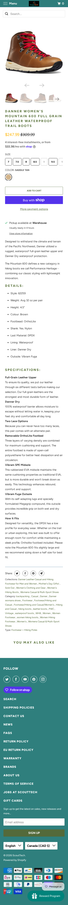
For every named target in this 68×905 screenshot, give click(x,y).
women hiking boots (28, 617)
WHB (39, 613)
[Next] (42, 85)
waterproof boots (24, 613)
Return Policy (16, 741)
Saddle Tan (8, 177)
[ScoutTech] (34, 3)
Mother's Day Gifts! (49, 583)
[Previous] (26, 85)
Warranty (12, 758)
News (8, 724)
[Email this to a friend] (41, 573)
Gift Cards (12, 800)
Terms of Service (18, 783)
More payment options (34, 209)
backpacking (23, 596)
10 (62, 161)
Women (47, 613)
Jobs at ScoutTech (20, 792)
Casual (35, 596)
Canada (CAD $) (39, 846)
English (10, 846)
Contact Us (13, 716)
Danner (44, 596)
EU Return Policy (18, 750)
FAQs (7, 733)
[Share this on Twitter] (16, 573)
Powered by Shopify (14, 860)
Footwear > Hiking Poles (24, 630)
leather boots (40, 609)
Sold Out (10, 587)
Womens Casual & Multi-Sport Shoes (39, 592)
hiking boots (25, 609)
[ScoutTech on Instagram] (44, 679)
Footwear (27, 600)
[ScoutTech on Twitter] (7, 679)
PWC (52, 609)
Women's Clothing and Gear (31, 587)
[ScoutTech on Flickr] (49, 679)
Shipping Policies (18, 707)
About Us (11, 775)
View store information (21, 233)
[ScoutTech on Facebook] (17, 679)
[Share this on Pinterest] (33, 573)
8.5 (35, 161)
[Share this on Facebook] (25, 573)
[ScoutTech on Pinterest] (34, 679)
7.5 (17, 161)
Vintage (9, 613)
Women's (22, 621)
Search (9, 699)
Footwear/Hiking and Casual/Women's (34, 604)
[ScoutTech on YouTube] (26, 679)
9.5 (53, 161)
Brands (9, 767)
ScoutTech (19, 855)
